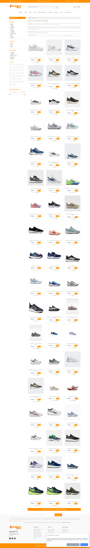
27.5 (20, 67)
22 (10, 64)
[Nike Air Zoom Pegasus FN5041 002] (72, 281)
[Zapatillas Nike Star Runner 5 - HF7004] (54, 203)
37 (10, 78)
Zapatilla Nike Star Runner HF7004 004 (72, 240)
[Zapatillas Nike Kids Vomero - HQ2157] (72, 178)
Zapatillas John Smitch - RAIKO (35, 188)
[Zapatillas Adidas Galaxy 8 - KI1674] (54, 99)
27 (16, 67)
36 (16, 76)
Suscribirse (58, 514)
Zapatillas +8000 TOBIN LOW (72, 501)
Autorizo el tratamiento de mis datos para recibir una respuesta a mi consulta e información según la (47, 522)
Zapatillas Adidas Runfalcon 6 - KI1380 (72, 58)
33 (16, 73)
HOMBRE (20, 12)
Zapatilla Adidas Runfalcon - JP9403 (72, 136)
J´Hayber (12, 30)
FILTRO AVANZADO (14, 17)
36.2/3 (20, 76)
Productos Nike (51, 529)
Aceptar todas (84, 544)
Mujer (12, 43)
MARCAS (56, 12)
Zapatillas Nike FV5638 (72, 396)
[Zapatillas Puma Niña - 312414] (72, 412)
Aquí (83, 539)
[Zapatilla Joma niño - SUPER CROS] (54, 464)
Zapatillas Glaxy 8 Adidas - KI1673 (36, 110)
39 (18, 81)
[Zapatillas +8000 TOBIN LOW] (72, 491)
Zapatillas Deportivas (38, 529)
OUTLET (61, 12)
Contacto (64, 532)
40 (10, 84)
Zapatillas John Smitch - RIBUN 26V (54, 188)
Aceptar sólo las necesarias (73, 544)
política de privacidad (66, 522)
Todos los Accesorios (37, 532)
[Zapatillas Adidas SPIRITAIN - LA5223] (72, 359)
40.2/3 (13, 84)
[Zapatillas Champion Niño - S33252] (54, 333)
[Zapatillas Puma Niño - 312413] (36, 412)
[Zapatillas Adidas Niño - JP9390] (72, 151)
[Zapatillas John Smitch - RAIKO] (36, 178)
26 (10, 67)
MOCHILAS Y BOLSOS (41, 12)
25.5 (22, 64)
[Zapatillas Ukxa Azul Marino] (36, 255)
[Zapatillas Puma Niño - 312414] (54, 412)
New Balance (13, 33)
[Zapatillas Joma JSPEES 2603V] (54, 438)
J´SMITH (12, 31)
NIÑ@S (30, 12)
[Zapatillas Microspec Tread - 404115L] (54, 359)
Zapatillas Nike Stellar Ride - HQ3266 (35, 240)
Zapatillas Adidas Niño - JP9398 (35, 162)
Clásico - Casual (14, 55)
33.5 (20, 73)
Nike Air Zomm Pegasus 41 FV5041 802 (54, 240)
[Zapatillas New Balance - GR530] (54, 386)
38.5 (15, 81)
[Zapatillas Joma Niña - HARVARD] (54, 47)
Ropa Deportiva (37, 530)
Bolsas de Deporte (37, 533)
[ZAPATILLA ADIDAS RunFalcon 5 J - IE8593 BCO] (54, 151)
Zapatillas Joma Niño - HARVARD (36, 58)
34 (22, 73)
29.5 (17, 70)
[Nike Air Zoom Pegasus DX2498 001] (36, 306)
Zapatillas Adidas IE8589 (72, 266)
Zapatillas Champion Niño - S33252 (54, 343)
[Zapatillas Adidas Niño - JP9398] (36, 151)
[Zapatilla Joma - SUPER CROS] (72, 438)
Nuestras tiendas (65, 530)
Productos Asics (51, 532)
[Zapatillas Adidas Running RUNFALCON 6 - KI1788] (54, 306)
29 (13, 70)
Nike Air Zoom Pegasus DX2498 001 (35, 317)
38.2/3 (11, 81)
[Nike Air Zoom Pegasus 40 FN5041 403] (54, 281)
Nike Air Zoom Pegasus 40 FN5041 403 (54, 291)
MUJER (25, 12)
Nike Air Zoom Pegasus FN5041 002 (72, 291)
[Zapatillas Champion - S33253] (72, 333)
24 (16, 64)
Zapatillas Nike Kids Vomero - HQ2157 (72, 188)
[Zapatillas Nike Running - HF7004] (36, 126)
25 (18, 64)
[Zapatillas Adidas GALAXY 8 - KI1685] (36, 73)
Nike (11, 34)
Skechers (12, 37)
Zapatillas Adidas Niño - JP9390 (72, 162)
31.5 (10, 73)
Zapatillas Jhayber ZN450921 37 (54, 501)
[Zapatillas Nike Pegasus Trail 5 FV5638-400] (72, 464)
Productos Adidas (51, 530)
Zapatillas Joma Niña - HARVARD (54, 58)
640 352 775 (13, 1)
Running (12, 57)
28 (22, 67)
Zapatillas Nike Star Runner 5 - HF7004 (54, 214)
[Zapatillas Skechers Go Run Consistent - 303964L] (36, 359)
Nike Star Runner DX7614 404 (35, 291)
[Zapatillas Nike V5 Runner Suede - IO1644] (72, 306)
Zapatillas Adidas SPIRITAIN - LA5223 (72, 370)
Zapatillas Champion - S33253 (72, 343)
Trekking (12, 58)
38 (20, 78)
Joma (12, 28)
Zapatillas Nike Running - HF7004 (36, 136)
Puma (12, 36)
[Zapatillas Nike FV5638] (72, 386)
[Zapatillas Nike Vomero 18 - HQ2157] (54, 126)
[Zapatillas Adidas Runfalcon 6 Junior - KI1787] (36, 386)
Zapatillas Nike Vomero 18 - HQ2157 (54, 136)
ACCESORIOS (50, 12)
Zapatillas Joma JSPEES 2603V (54, 448)
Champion (13, 27)
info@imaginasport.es (14, 533)
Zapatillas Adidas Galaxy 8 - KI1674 (54, 110)
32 (13, 73)
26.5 (13, 67)
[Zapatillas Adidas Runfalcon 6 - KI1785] (72, 73)
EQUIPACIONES (68, 12)
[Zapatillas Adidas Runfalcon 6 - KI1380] (72, 47)
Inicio (30, 17)
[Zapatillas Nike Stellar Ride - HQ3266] (36, 230)
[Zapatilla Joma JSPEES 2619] (36, 464)
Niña (11, 45)
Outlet (35, 538)
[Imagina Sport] (15, 6)
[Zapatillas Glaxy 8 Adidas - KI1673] (36, 99)
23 (13, 64)
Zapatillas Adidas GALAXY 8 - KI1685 (35, 83)
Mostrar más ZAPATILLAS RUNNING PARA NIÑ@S (54, 509)
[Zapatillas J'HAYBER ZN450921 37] (36, 491)
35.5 (13, 76)
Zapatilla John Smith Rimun (54, 266)
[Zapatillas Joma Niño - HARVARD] (36, 47)
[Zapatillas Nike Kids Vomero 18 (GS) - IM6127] (72, 203)
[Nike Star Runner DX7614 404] (36, 281)
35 (10, 76)
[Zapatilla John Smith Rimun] (54, 255)
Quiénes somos (65, 529)
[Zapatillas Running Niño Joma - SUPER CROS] (72, 99)
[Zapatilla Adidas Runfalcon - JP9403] (72, 126)
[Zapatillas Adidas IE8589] (72, 255)
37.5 (18, 78)
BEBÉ (35, 12)
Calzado (12, 54)
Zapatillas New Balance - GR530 (54, 396)
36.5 (24, 76)
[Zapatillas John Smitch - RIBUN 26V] (54, 178)
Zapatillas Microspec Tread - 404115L (54, 370)
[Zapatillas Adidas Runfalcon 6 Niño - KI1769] (54, 73)
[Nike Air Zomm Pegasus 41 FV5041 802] (54, 230)
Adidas (12, 25)
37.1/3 (13, 78)
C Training (12, 52)
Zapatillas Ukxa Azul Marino (36, 266)
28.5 (10, 70)
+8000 (12, 24)
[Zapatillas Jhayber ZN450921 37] (54, 491)
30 (19, 70)
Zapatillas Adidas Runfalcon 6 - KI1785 (72, 83)
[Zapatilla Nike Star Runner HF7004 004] (72, 230)
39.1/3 (21, 81)
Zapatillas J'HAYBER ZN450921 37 (36, 501)
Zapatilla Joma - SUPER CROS (72, 448)
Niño (12, 46)
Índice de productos (37, 536)
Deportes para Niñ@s (38, 535)
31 (22, 70)
